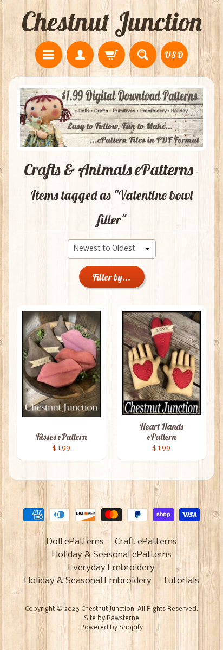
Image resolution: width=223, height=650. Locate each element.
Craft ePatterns (146, 542)
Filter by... (111, 277)
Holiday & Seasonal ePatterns (112, 555)
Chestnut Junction (112, 21)
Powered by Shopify (111, 628)
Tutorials (180, 581)
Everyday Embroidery (111, 568)
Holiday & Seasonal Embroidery (88, 581)
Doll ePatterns (75, 542)
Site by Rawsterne (111, 618)
